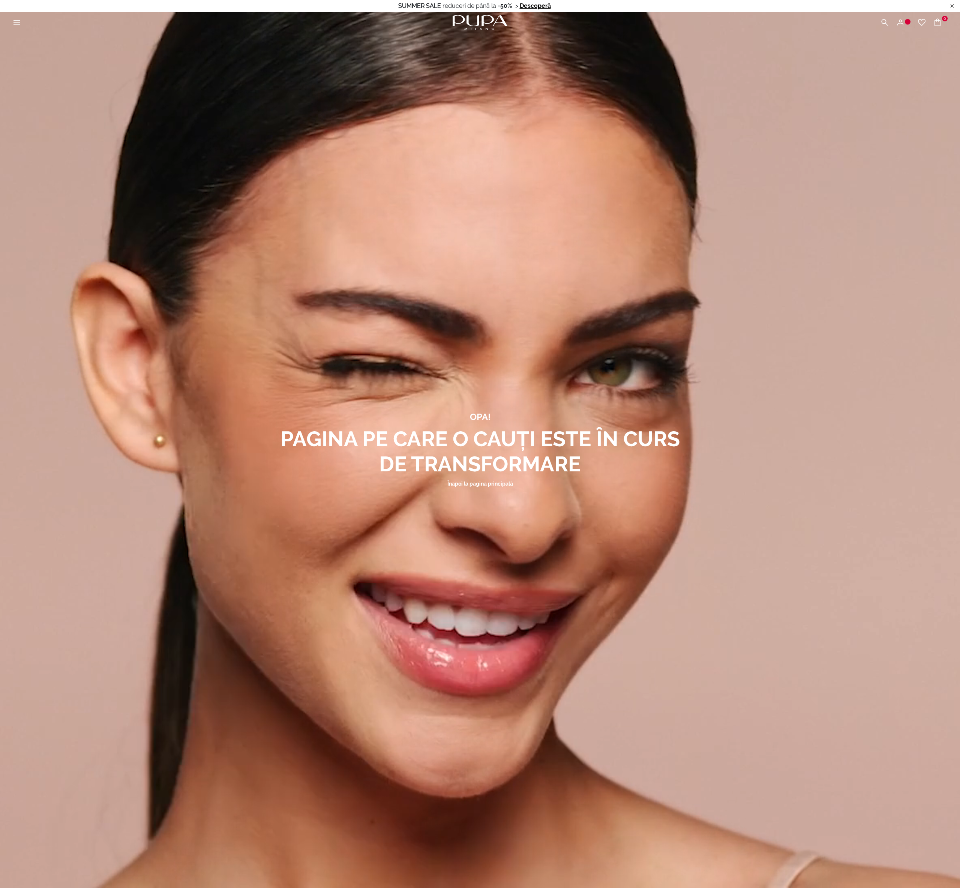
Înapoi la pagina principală (480, 484)
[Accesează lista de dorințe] (922, 22)
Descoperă (535, 5)
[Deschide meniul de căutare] (885, 22)
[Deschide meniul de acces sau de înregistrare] (903, 22)
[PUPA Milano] (480, 22)
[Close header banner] (952, 6)
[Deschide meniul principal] (17, 22)
